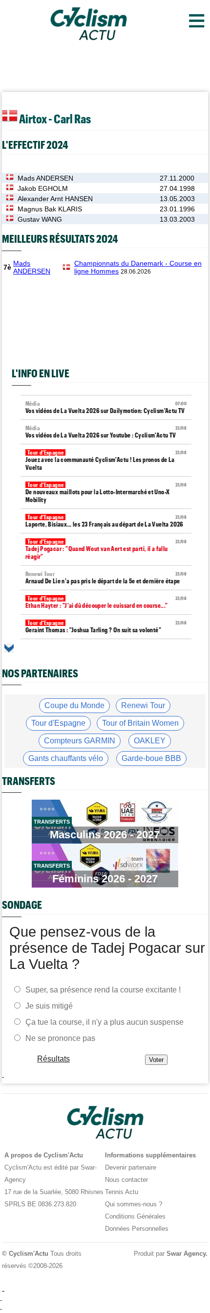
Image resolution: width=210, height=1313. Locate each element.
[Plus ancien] (9, 648)
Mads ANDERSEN (45, 178)
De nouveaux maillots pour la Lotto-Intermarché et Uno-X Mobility (106, 493)
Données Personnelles (136, 1228)
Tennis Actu (121, 1192)
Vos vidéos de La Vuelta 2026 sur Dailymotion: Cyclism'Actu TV (106, 407)
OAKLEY (150, 741)
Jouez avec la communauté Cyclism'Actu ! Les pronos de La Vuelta (106, 460)
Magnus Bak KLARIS (50, 209)
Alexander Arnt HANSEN (55, 199)
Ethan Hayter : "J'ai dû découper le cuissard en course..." (106, 602)
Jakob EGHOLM (43, 188)
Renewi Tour (143, 705)
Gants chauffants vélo (65, 758)
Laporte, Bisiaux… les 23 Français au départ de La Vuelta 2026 (106, 521)
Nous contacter (126, 1179)
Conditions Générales (135, 1216)
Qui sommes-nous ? (133, 1204)
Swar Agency (186, 1253)
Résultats (53, 1059)
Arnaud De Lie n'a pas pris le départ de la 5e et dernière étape (106, 578)
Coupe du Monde (74, 705)
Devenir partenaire (130, 1167)
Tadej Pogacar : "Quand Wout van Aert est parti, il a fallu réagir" (106, 549)
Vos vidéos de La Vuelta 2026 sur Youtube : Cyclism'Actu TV (106, 432)
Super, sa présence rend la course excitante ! (103, 990)
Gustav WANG (40, 219)
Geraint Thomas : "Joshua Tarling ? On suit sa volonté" (106, 627)
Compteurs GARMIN (79, 741)
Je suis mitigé (49, 1006)
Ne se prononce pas (60, 1038)
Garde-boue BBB (151, 758)
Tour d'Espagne (58, 723)
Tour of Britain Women (140, 723)
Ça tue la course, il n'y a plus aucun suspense (104, 1022)
